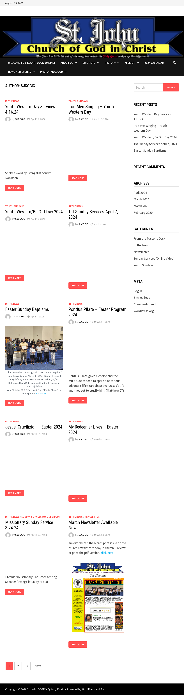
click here (107, 553)
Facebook (41, 393)
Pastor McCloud (51, 71)
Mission (130, 62)
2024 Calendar (154, 62)
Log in (138, 291)
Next (37, 666)
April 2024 (140, 192)
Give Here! (89, 62)
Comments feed (145, 304)
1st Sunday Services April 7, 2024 (155, 144)
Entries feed (142, 297)
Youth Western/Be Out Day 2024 (34, 211)
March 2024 (141, 199)
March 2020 (141, 206)
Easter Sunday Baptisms (27, 309)
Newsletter (92, 516)
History (110, 62)
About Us (67, 62)
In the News (12, 101)
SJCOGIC (20, 119)
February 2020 (143, 212)
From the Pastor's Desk (149, 238)
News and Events (19, 71)
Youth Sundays (78, 101)
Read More (14, 188)
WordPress (88, 689)
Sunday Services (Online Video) (40, 516)
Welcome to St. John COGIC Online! (31, 62)
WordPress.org (144, 311)
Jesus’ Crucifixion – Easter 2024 (33, 427)
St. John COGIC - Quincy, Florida (46, 689)
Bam (103, 689)
